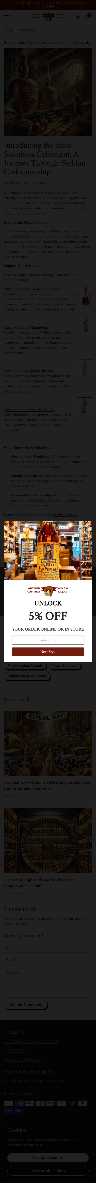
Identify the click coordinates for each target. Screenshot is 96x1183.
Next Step (48, 651)
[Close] (87, 526)
